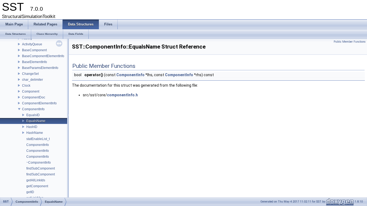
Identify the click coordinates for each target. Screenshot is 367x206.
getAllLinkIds (35, 180)
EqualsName (35, 121)
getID (30, 192)
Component (30, 91)
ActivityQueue (32, 44)
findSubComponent (40, 168)
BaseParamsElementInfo (40, 68)
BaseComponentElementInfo (43, 56)
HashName (34, 133)
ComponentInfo (33, 109)
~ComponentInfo (38, 162)
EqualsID (33, 115)
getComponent (37, 186)
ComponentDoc (33, 97)
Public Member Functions (350, 41)
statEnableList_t (38, 139)
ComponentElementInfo (39, 103)
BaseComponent (34, 50)
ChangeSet (30, 74)
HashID (31, 127)
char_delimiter (32, 80)
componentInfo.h (122, 95)
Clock (26, 85)
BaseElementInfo (34, 62)
